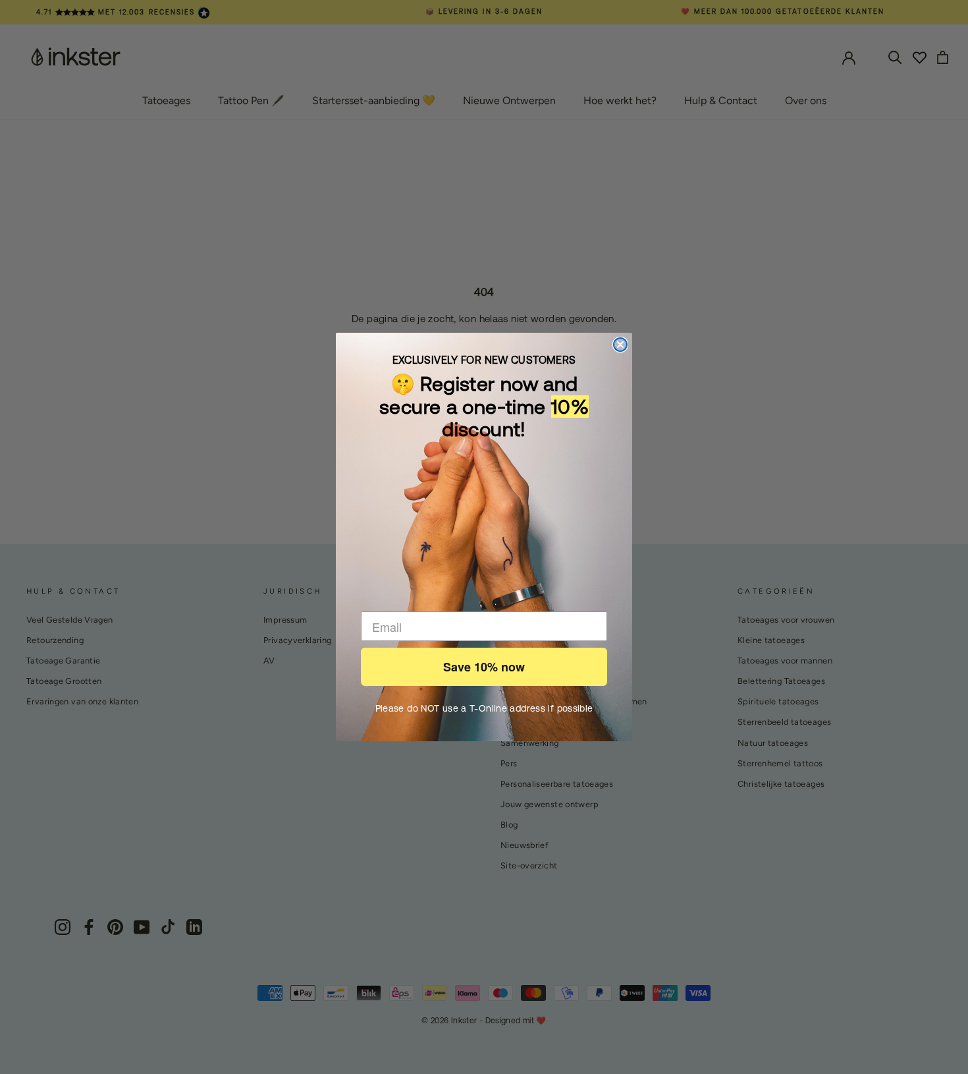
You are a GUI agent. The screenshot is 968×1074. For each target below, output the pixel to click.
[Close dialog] (620, 344)
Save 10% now (484, 666)
